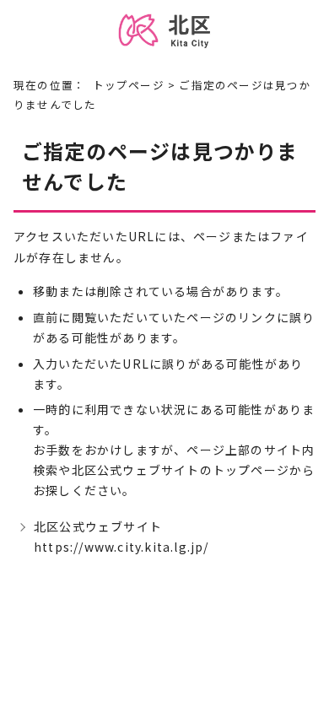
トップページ (128, 85)
